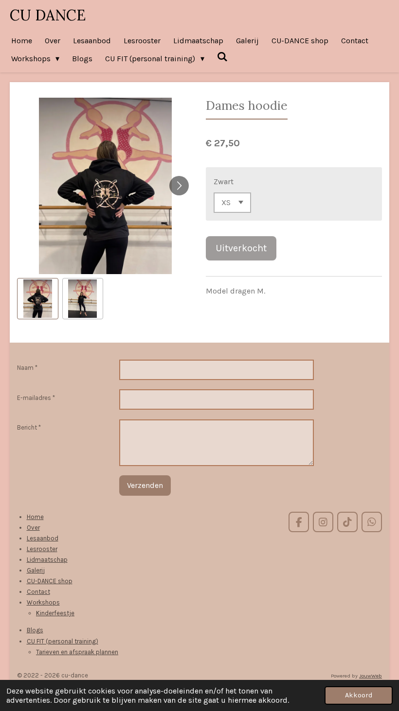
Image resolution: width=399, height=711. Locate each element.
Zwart (224, 181)
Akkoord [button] (358, 695)
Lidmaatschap (47, 559)
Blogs (35, 630)
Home (35, 516)
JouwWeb (370, 676)
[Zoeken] (222, 57)
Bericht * (29, 427)
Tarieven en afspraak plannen (77, 652)
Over (33, 527)
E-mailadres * (36, 397)
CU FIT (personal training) (62, 641)
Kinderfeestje (55, 613)
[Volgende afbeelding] (179, 185)
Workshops (43, 602)
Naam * (27, 367)
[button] (37, 298)
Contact (38, 591)
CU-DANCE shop (50, 581)
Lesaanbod (42, 538)
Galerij (36, 570)
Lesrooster (42, 549)
